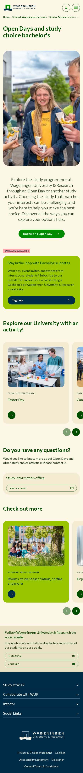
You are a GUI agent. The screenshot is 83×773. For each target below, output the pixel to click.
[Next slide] (76, 432)
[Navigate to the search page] (66, 8)
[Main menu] (76, 8)
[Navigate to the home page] (19, 8)
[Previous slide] (67, 432)
